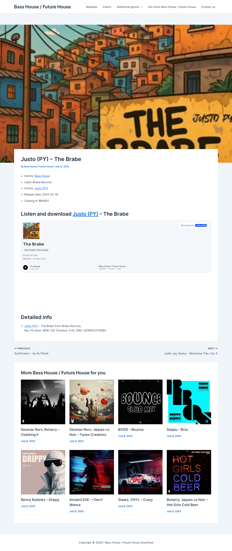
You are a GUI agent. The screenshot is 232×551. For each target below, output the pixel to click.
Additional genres (128, 7)
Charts (107, 7)
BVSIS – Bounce (131, 429)
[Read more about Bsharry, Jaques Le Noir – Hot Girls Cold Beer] (189, 472)
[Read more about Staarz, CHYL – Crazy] (140, 472)
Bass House (42, 176)
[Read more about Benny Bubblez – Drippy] (43, 472)
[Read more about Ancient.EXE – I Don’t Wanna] (91, 472)
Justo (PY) (41, 188)
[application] (141, 7)
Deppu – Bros (177, 429)
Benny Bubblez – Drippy (40, 500)
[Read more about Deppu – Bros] (189, 401)
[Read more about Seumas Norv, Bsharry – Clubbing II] (43, 401)
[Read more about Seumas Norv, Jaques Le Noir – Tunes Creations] (91, 401)
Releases (91, 7)
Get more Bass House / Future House (172, 7)
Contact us (208, 7)
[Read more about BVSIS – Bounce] (140, 401)
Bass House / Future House (42, 6)
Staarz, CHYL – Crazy (135, 500)
